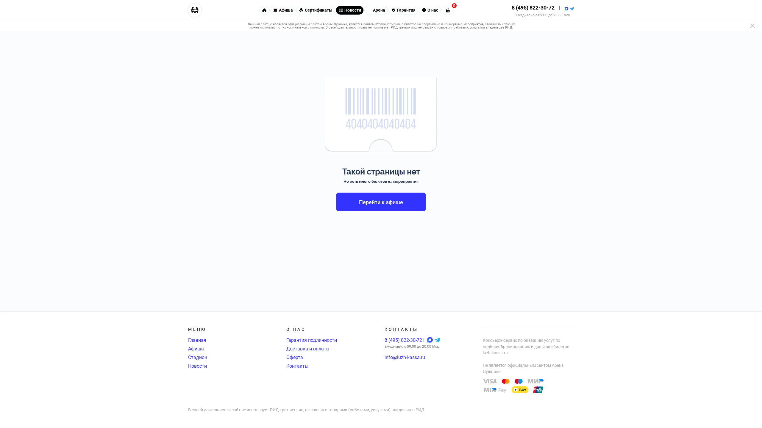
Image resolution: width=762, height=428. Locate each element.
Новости (197, 366)
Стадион (197, 357)
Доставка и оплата (307, 349)
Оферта (294, 357)
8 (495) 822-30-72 (533, 7)
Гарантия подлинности (311, 340)
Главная (197, 340)
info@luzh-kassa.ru (405, 357)
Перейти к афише (381, 202)
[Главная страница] (195, 10)
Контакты (297, 366)
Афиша (196, 349)
